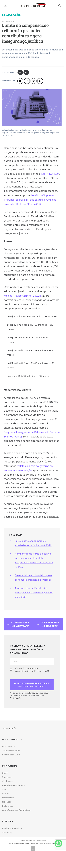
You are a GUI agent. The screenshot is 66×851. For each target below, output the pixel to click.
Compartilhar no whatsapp (20, 624)
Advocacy (7, 832)
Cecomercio (8, 798)
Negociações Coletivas (13, 785)
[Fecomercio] (33, 5)
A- (26, 72)
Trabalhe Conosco (11, 750)
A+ (20, 72)
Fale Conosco (8, 746)
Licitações (7, 802)
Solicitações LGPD (11, 755)
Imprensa (7, 777)
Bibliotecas (7, 806)
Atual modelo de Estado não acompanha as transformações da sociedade (34, 592)
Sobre (5, 773)
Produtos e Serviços (12, 828)
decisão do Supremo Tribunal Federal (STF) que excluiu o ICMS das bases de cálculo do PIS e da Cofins (30, 200)
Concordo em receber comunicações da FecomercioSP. (32, 670)
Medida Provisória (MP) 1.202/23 (22, 295)
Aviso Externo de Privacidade (16, 810)
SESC (4, 789)
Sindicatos (7, 781)
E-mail (20, 81)
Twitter (34, 81)
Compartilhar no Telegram (50, 624)
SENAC (5, 793)
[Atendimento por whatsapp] (58, 843)
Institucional (5, 5)
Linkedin (40, 81)
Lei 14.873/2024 (50, 173)
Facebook (27, 81)
